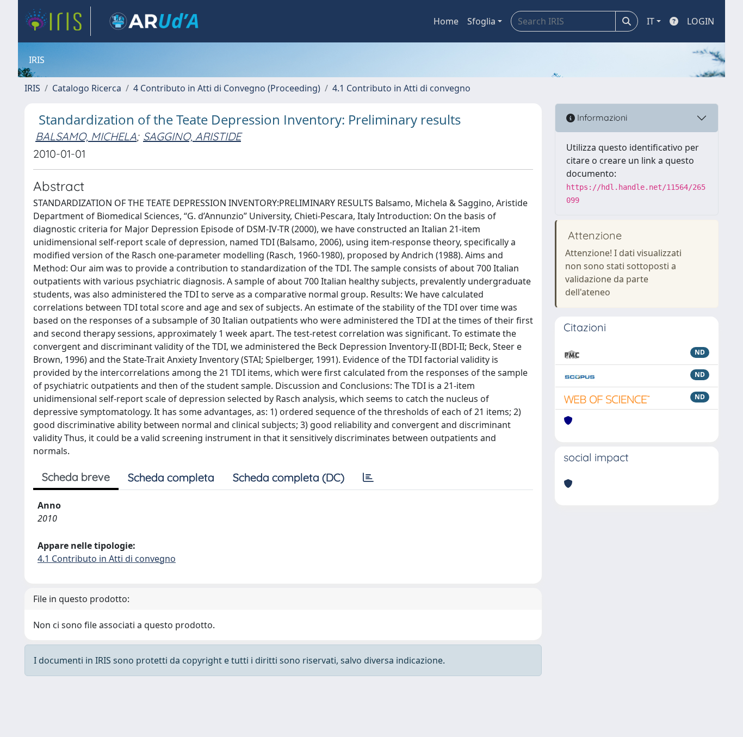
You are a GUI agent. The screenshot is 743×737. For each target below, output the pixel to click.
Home (446, 21)
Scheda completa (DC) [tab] (288, 477)
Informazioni (601, 117)
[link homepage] (57, 21)
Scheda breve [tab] (76, 477)
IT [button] (650, 21)
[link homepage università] (154, 21)
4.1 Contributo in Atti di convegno (401, 88)
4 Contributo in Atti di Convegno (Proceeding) (226, 88)
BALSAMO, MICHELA (86, 136)
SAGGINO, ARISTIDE (192, 136)
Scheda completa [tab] (171, 477)
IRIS (32, 88)
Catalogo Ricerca (86, 88)
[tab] (368, 477)
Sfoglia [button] (481, 21)
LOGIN (700, 21)
